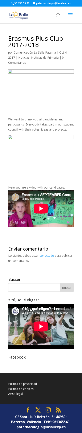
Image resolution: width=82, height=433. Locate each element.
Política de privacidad (22, 384)
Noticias (23, 57)
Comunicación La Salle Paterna (35, 52)
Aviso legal (15, 394)
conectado (47, 256)
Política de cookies (21, 389)
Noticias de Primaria (45, 57)
